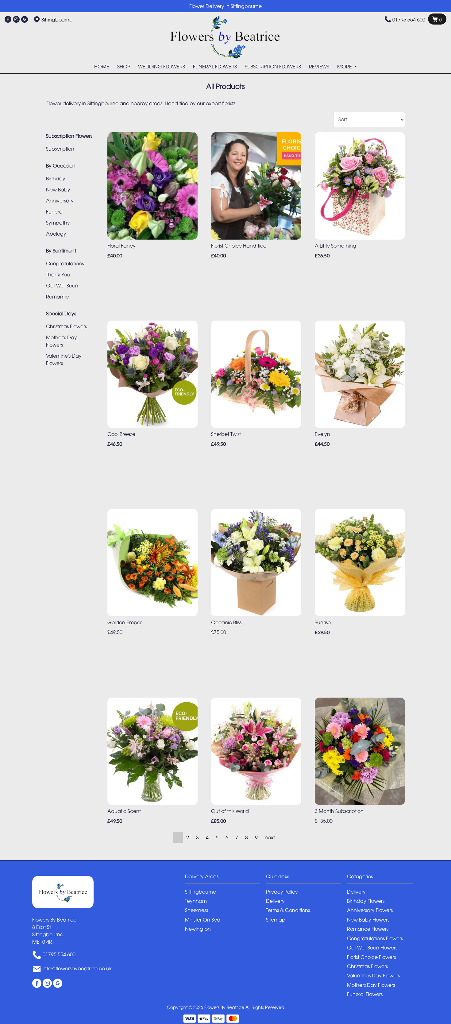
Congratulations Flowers (375, 938)
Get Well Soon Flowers (372, 948)
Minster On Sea (202, 920)
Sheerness (196, 910)
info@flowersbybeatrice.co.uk (77, 968)
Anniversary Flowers (370, 910)
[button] (225, 878)
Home (101, 67)
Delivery (275, 901)
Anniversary (60, 201)
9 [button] (256, 837)
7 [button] (236, 837)
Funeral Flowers (215, 67)
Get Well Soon (62, 286)
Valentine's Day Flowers (64, 359)
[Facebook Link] (8, 20)
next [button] (270, 837)
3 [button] (197, 837)
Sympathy (58, 223)
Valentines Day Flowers (373, 975)
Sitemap (275, 920)
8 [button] (246, 837)
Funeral (55, 212)
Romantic (57, 297)
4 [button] (207, 837)
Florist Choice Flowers (371, 957)
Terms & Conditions (288, 910)
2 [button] (187, 837)
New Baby (58, 190)
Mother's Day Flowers (61, 341)
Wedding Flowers (161, 67)
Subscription (60, 149)
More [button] (345, 67)
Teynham (196, 901)
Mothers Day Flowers (371, 985)
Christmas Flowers (66, 326)
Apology (56, 234)
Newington (198, 929)
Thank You (58, 274)
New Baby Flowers (368, 920)
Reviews (319, 67)
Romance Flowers (367, 929)
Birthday (55, 178)
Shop (123, 67)
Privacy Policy (282, 892)
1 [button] (177, 837)
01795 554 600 (408, 20)
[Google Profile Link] (24, 20)
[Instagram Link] (16, 20)
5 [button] (217, 837)
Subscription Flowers (273, 67)
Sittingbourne (200, 892)
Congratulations (65, 263)
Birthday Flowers (365, 901)
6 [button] (227, 837)
